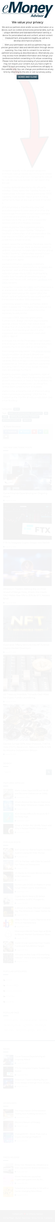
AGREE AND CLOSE (27, 77)
